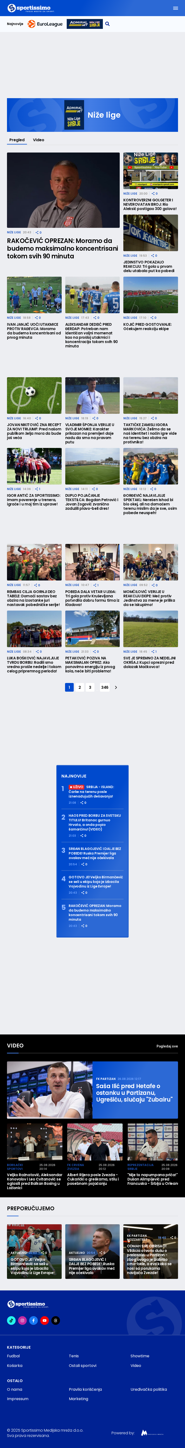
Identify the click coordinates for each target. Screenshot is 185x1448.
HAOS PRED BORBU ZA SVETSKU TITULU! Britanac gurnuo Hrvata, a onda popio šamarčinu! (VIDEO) (95, 822)
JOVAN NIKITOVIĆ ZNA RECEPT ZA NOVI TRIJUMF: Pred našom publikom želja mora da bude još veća (34, 431)
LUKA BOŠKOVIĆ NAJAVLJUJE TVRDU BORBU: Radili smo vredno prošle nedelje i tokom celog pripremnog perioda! (34, 664)
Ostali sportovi (82, 1365)
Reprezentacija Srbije (140, 1167)
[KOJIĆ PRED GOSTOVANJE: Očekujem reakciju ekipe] (150, 295)
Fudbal (13, 1356)
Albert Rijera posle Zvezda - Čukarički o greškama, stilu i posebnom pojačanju (93, 1179)
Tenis (74, 1356)
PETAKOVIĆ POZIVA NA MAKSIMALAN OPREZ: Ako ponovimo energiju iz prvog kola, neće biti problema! (90, 664)
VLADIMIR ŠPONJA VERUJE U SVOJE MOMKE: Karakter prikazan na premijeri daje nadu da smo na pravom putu (89, 433)
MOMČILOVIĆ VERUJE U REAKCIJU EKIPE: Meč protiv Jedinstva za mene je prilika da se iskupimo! (149, 598)
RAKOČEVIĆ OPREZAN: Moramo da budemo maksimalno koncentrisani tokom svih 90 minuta (62, 248)
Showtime (140, 1356)
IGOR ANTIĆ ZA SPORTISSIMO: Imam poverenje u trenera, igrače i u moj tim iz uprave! (33, 499)
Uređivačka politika (149, 1389)
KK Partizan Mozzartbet (137, 1237)
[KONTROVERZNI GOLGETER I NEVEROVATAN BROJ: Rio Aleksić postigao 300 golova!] (150, 171)
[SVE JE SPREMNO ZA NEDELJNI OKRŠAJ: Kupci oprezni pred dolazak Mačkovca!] (150, 629)
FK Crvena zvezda (75, 1167)
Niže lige (14, 232)
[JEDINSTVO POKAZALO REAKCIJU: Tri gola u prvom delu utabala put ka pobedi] (150, 233)
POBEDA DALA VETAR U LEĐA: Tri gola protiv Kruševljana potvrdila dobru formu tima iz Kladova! (92, 598)
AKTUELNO (18, 1253)
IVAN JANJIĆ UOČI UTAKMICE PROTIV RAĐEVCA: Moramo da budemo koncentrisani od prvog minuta (34, 331)
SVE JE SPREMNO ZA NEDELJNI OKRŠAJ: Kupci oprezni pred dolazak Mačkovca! (149, 662)
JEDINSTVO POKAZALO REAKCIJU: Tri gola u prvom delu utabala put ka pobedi (148, 266)
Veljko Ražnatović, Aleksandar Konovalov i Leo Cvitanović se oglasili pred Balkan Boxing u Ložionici (34, 1181)
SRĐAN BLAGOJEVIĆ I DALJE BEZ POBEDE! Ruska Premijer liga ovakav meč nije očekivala (95, 853)
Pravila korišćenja (85, 1389)
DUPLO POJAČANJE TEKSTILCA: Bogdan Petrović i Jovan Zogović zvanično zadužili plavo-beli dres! (91, 502)
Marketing (78, 1399)
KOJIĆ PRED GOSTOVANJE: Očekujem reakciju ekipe (147, 326)
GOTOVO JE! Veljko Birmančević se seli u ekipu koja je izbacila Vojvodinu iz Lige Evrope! (96, 882)
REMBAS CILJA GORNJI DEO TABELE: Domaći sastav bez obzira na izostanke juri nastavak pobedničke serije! (33, 598)
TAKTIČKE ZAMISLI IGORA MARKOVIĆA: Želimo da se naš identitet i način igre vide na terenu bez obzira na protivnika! (150, 433)
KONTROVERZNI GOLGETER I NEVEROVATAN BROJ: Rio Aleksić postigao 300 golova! (150, 204)
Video (38, 140)
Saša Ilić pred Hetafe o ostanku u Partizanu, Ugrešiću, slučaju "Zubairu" (134, 1093)
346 (104, 687)
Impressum (17, 1399)
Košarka (14, 1365)
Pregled (17, 140)
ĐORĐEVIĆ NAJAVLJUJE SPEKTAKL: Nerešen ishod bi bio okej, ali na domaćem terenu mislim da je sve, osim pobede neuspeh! (150, 504)
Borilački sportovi (15, 1167)
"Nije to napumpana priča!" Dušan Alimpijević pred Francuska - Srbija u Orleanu (153, 1179)
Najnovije (15, 24)
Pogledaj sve (167, 1046)
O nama (14, 1389)
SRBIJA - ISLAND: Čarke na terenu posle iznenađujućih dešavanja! (91, 792)
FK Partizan (106, 1079)
